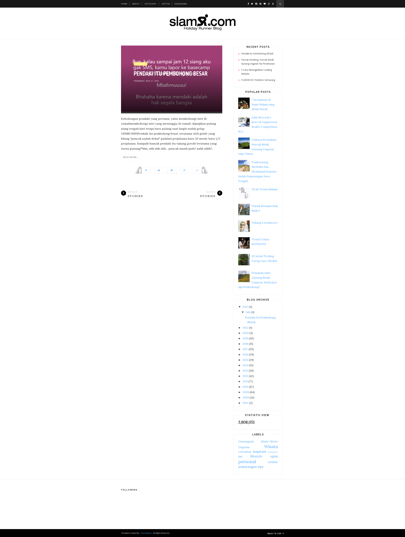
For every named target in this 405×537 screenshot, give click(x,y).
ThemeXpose (146, 533)
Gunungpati (246, 441)
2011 (245, 381)
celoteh (140, 63)
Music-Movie (269, 441)
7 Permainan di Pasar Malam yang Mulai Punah (263, 104)
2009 (246, 392)
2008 (246, 397)
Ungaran (243, 447)
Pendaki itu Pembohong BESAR (171, 73)
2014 (245, 365)
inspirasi (259, 451)
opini (274, 456)
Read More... (130, 157)
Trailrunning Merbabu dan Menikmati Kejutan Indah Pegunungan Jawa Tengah (257, 171)
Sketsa (166, 4)
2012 (245, 376)
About (136, 4)
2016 (245, 354)
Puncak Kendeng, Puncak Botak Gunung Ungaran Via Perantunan (258, 61)
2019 (245, 338)
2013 (245, 370)
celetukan (244, 452)
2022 (246, 327)
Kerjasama (181, 4)
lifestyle (256, 456)
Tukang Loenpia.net (264, 222)
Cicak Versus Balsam (264, 189)
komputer (273, 452)
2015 (245, 360)
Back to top (275, 533)
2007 (246, 403)
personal (247, 461)
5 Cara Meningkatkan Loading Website (256, 71)
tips (260, 467)
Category (150, 4)
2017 (245, 349)
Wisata (271, 446)
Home (124, 4)
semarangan (247, 467)
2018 (245, 344)
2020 (246, 333)
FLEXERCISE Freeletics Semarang (258, 79)
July (248, 312)
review (273, 462)
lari (240, 456)
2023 (246, 307)
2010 (246, 387)
